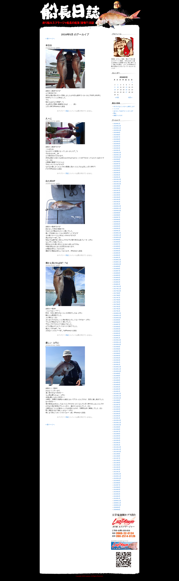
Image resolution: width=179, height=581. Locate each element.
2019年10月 (117, 237)
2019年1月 (117, 257)
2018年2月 (117, 282)
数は (115, 113)
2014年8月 (117, 375)
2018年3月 (117, 279)
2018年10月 (117, 264)
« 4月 (117, 97)
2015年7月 (117, 351)
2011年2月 (117, 469)
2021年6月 (117, 192)
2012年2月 (117, 442)
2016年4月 (117, 331)
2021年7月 (117, 190)
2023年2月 (117, 148)
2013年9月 (117, 400)
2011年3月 (117, 467)
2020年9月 (117, 213)
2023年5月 (117, 141)
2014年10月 (117, 371)
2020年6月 (117, 219)
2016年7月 (117, 324)
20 (126, 89)
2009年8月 (117, 509)
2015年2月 (117, 362)
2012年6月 (117, 433)
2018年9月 (117, 266)
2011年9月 (117, 453)
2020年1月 (117, 230)
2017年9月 (117, 293)
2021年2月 (117, 201)
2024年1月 (117, 123)
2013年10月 (117, 398)
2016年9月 (117, 320)
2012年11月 (117, 422)
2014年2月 (117, 389)
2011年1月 (117, 471)
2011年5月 (117, 462)
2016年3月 (117, 333)
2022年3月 (117, 172)
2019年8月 (117, 242)
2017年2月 (117, 308)
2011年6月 (117, 460)
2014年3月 (117, 387)
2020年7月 (117, 217)
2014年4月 (117, 384)
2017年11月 (117, 288)
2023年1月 (117, 150)
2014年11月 (117, 369)
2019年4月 (117, 250)
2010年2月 (117, 496)
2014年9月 (117, 373)
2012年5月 (117, 436)
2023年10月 (117, 130)
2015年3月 (117, 360)
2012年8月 (117, 429)
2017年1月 (117, 311)
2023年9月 (117, 132)
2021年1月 (117, 204)
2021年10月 (117, 184)
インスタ (116, 108)
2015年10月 (117, 344)
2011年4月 (117, 465)
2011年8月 (117, 456)
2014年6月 (117, 380)
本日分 (49, 45)
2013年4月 (117, 411)
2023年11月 (117, 128)
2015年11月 (117, 342)
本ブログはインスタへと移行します (124, 106)
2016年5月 (117, 329)
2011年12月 (117, 447)
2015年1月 (117, 364)
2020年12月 (117, 206)
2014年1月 (117, 391)
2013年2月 (117, 416)
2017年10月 (117, 291)
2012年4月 (117, 438)
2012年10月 (117, 424)
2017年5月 (117, 302)
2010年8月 (117, 482)
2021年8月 (117, 188)
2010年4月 (117, 491)
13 (126, 87)
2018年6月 (117, 273)
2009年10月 (117, 505)
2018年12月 (117, 259)
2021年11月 (117, 181)
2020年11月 (117, 208)
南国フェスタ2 (118, 115)
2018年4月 (117, 277)
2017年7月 (117, 297)
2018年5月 (117, 275)
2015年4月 (117, 358)
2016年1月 (117, 337)
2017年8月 (117, 295)
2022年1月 (117, 177)
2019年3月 (117, 253)
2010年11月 (117, 476)
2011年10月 (117, 451)
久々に (49, 118)
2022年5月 (117, 168)
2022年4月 (117, 170)
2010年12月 (117, 474)
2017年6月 (117, 300)
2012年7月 (117, 431)
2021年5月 (117, 195)
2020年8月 (117, 215)
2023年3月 (117, 146)
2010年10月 (117, 478)
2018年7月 (117, 271)
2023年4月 (117, 143)
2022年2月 (117, 175)
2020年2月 (117, 228)
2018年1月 (117, 284)
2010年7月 (117, 485)
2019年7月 (117, 244)
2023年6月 (117, 139)
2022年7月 (117, 163)
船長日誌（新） (90, 14)
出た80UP (50, 181)
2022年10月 (117, 157)
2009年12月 (117, 500)
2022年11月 (117, 155)
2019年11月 (117, 235)
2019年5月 (117, 248)
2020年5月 (117, 221)
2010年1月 (117, 498)
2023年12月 (117, 126)
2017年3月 (117, 306)
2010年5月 (117, 489)
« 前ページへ (50, 39)
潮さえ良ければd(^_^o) (57, 263)
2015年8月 (117, 349)
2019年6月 (117, 246)
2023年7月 (117, 137)
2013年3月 (117, 413)
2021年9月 (117, 186)
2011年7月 (117, 458)
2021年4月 (117, 197)
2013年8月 (117, 402)
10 (118, 87)
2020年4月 (117, 224)
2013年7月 (117, 404)
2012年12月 (117, 420)
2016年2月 (117, 335)
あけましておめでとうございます (123, 111)
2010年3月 (117, 494)
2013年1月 (117, 418)
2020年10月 (117, 210)
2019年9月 (117, 239)
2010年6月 (117, 487)
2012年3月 (117, 440)
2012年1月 (117, 445)
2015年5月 (117, 355)
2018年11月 (117, 262)
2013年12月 (117, 393)
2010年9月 (117, 480)
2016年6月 (117, 326)
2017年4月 (117, 304)
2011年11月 (117, 449)
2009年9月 (117, 507)
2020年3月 (117, 226)
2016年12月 (117, 313)
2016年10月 (117, 317)
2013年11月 (117, 395)
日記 (67, 111)
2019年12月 (117, 233)
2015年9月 (117, 346)
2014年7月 (117, 378)
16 (115, 89)
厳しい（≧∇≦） (53, 343)
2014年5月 (117, 382)
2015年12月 (117, 340)
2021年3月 (117, 199)
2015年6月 (117, 353)
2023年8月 (117, 134)
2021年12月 (117, 179)
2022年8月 (117, 161)
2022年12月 (117, 152)
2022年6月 (117, 166)
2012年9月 (117, 427)
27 (126, 92)
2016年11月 (117, 315)
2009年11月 (117, 503)
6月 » (130, 97)
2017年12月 (117, 286)
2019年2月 (117, 255)
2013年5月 (117, 409)
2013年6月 (117, 407)
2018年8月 (117, 268)
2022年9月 (117, 159)
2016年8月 (117, 322)
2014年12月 (117, 366)
